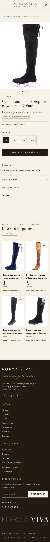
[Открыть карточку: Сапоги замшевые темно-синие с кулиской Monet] (13, 266)
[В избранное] (20, 245)
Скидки (5, 436)
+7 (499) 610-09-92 (10, 502)
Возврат (6, 195)
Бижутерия (7, 427)
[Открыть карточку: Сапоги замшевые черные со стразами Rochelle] (13, 319)
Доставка (6, 450)
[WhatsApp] (11, 395)
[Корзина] (46, 5)
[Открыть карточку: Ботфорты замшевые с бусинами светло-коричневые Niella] (37, 266)
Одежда (5, 414)
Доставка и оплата (10, 187)
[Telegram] (17, 395)
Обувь (36, 16)
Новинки (6, 431)
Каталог (27, 16)
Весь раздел (10, 233)
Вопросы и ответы (10, 467)
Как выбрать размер (11, 462)
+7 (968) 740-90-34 (10, 507)
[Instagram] (4, 395)
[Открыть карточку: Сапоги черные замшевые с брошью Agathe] (37, 319)
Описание (6, 165)
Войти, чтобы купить (25, 152)
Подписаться (38, 494)
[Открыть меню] (4, 5)
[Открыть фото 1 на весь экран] (25, 55)
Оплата (5, 454)
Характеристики (9, 179)
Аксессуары (7, 423)
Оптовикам (7, 471)
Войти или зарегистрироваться (16, 117)
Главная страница (11, 16)
